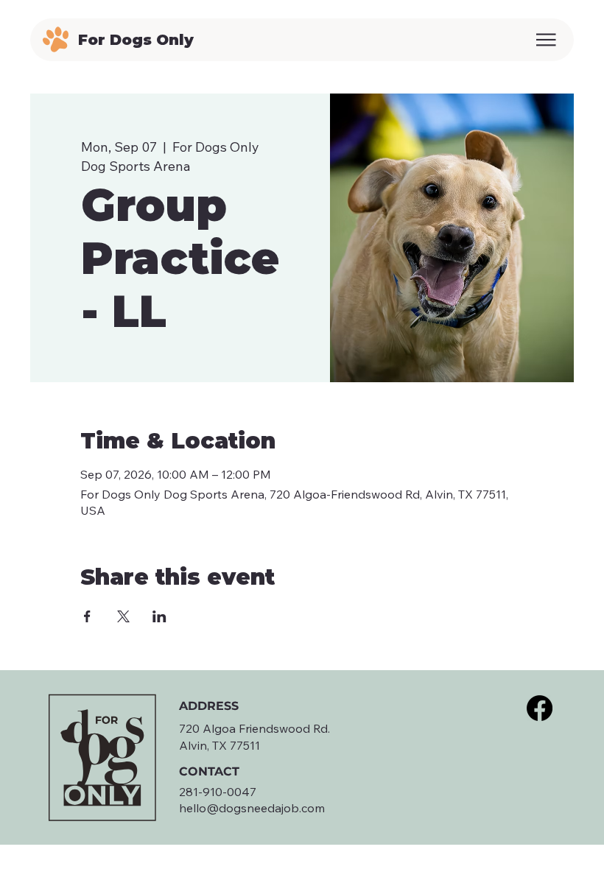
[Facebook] (539, 708)
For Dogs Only (136, 40)
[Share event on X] (123, 616)
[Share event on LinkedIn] (159, 616)
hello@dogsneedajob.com (252, 808)
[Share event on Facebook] (87, 616)
